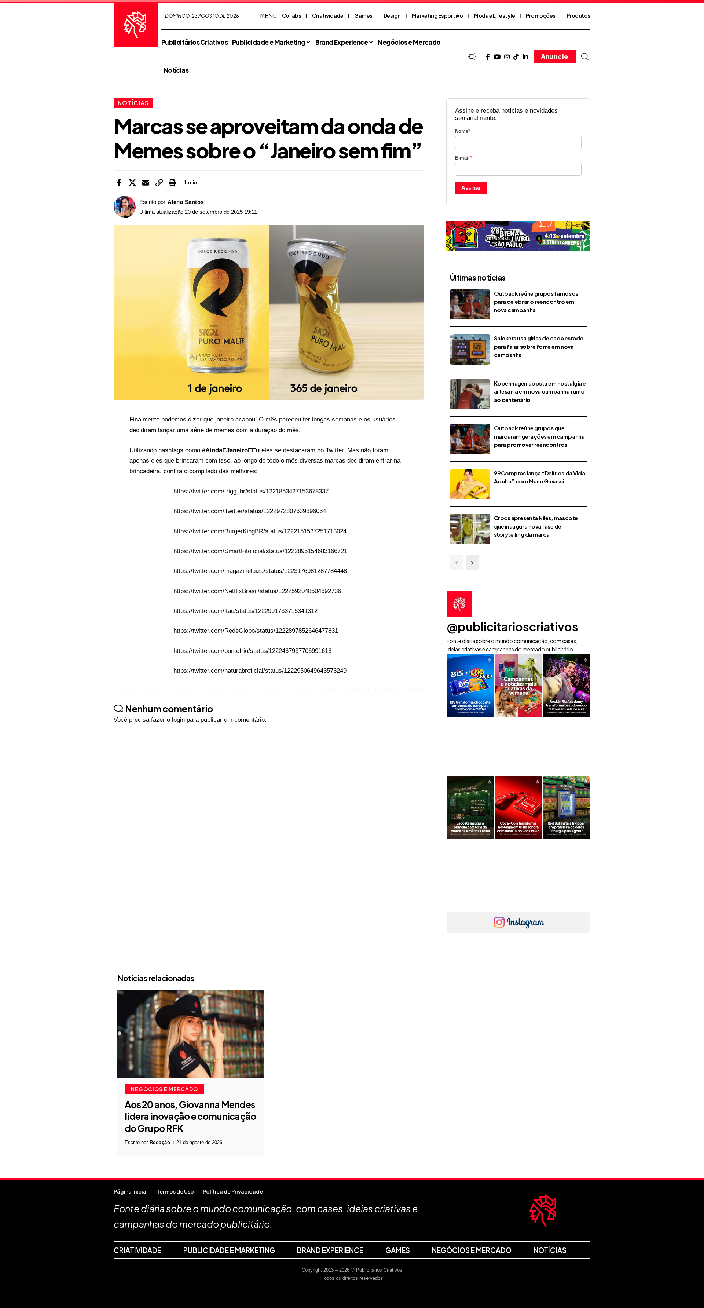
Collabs (291, 15)
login (178, 719)
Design (392, 15)
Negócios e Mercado (164, 1089)
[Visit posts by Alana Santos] (125, 207)
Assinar (471, 187)
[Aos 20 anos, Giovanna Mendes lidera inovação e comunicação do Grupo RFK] (190, 1034)
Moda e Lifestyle (494, 15)
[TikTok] (516, 57)
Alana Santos (186, 202)
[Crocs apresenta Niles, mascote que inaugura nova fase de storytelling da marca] (470, 529)
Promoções (541, 15)
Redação (160, 1142)
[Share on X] (132, 183)
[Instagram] (506, 57)
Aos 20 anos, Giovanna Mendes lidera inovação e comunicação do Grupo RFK (190, 1116)
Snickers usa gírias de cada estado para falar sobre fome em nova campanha (539, 346)
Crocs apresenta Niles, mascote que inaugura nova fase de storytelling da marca (536, 526)
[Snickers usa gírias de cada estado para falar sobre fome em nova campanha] (470, 349)
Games (363, 15)
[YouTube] (497, 57)
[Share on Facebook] (119, 183)
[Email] (145, 183)
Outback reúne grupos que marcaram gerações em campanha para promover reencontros (539, 436)
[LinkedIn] (525, 57)
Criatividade (327, 15)
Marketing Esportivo (437, 15)
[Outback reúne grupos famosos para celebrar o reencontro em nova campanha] (470, 304)
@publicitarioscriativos (512, 626)
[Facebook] (488, 57)
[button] (584, 56)
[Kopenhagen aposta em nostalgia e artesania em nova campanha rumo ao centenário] (470, 394)
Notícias (133, 103)
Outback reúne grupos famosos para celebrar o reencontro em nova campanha (536, 301)
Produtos (578, 15)
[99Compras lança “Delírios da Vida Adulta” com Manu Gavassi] (470, 484)
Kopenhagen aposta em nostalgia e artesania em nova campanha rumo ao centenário (540, 391)
